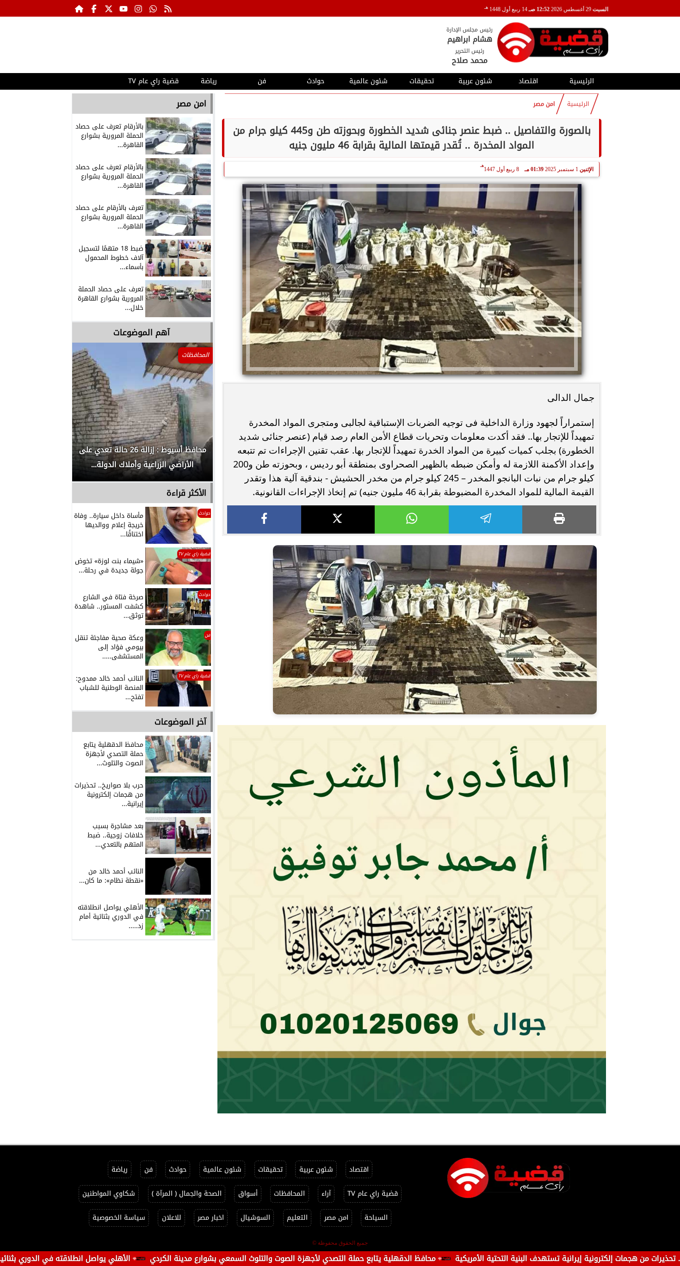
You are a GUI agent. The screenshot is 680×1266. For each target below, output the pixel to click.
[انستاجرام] (138, 8)
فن (262, 81)
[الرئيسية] (79, 8)
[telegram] (486, 519)
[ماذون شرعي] (411, 919)
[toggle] (98, 80)
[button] (91, 416)
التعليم (297, 1217)
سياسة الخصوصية (119, 1217)
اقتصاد (528, 81)
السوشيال (255, 1217)
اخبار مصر (211, 1217)
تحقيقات (421, 81)
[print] (559, 519)
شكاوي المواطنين (108, 1193)
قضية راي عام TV (153, 81)
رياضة (209, 81)
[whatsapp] (412, 519)
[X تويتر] (108, 8)
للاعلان (171, 1217)
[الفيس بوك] (94, 8)
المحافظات (289, 1193)
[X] (338, 519)
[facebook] (264, 519)
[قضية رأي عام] (552, 44)
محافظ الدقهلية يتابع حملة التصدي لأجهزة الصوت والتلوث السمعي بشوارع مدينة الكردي (358, 1258)
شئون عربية (475, 81)
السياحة (376, 1217)
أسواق (248, 1193)
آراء (326, 1193)
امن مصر (544, 104)
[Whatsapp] (153, 8)
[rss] (168, 8)
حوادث (315, 81)
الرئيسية (581, 81)
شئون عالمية (368, 81)
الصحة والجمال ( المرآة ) (187, 1193)
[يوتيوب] (123, 8)
